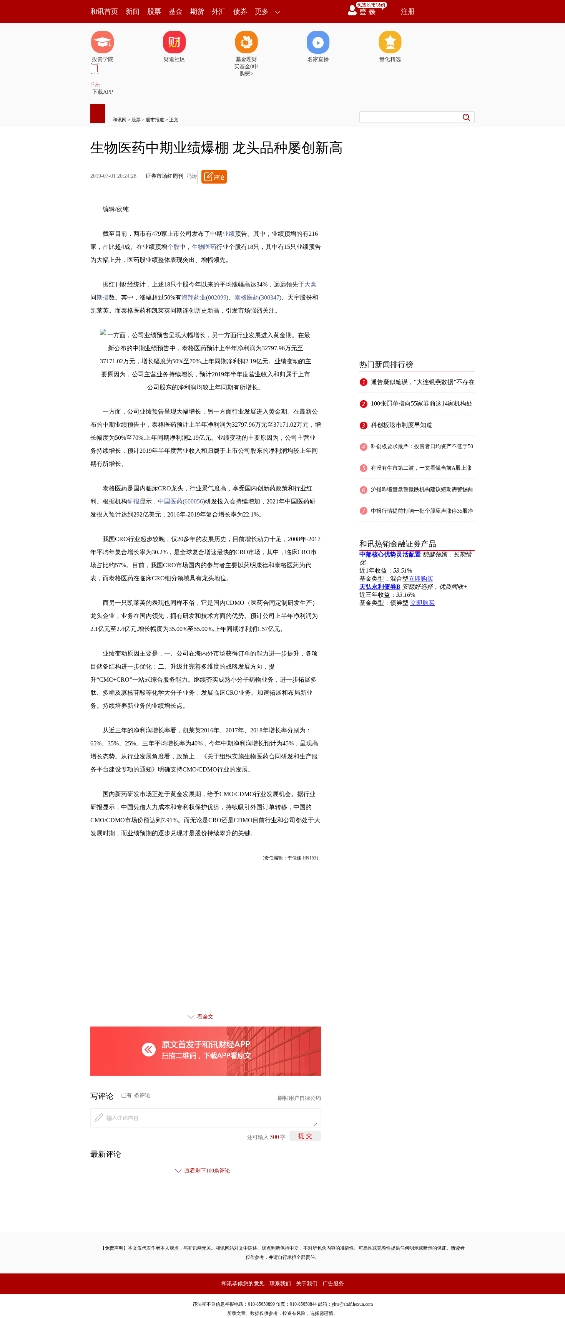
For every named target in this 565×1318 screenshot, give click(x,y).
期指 (102, 297)
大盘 (310, 284)
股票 (154, 11)
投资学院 (102, 59)
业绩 (229, 233)
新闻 (133, 11)
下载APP (102, 92)
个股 (173, 246)
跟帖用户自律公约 (299, 1098)
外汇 (219, 11)
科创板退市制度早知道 (401, 425)
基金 (176, 11)
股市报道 (155, 120)
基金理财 (246, 59)
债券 (240, 11)
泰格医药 (246, 297)
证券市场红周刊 (164, 176)
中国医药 (170, 501)
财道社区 (174, 59)
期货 (197, 11)
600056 (193, 501)
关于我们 (306, 1284)
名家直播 (318, 59)
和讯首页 (104, 11)
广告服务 (333, 1284)
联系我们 (280, 1284)
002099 (217, 297)
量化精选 (390, 59)
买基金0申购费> (246, 70)
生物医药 (204, 246)
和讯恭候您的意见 (242, 1284)
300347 (270, 297)
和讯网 (119, 120)
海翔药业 (193, 297)
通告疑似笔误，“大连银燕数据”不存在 (423, 382)
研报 (133, 501)
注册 (408, 11)
